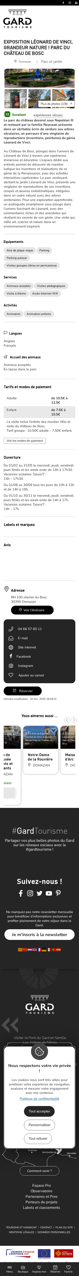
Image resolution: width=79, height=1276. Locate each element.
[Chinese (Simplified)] (25, 949)
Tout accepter (39, 1111)
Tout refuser (38, 1138)
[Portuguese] (53, 949)
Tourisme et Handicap (21, 1227)
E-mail (23, 638)
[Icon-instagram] (30, 893)
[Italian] (49, 949)
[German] (44, 949)
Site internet (27, 647)
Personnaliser (40, 1125)
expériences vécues (48, 115)
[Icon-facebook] (20, 893)
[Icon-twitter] (39, 893)
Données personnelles (54, 1232)
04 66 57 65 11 (30, 629)
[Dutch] (30, 949)
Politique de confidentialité (39, 1098)
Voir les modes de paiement (25, 440)
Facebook (24, 656)
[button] (67, 720)
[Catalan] (20, 949)
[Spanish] (58, 949)
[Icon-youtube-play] (49, 893)
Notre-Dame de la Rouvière (40, 756)
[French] (39, 949)
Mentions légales (21, 1232)
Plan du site (64, 1227)
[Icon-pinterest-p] (58, 893)
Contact (46, 1227)
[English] (34, 949)
